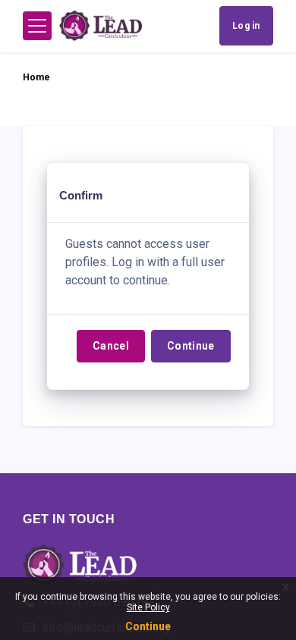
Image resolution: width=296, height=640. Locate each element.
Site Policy (148, 607)
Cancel (111, 346)
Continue (191, 346)
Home (36, 77)
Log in (246, 25)
